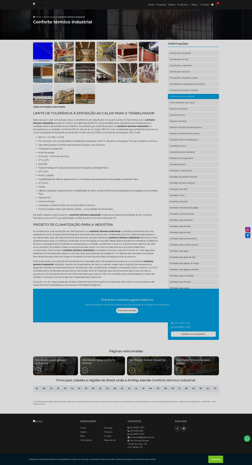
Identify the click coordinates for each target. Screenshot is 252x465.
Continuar (215, 459)
